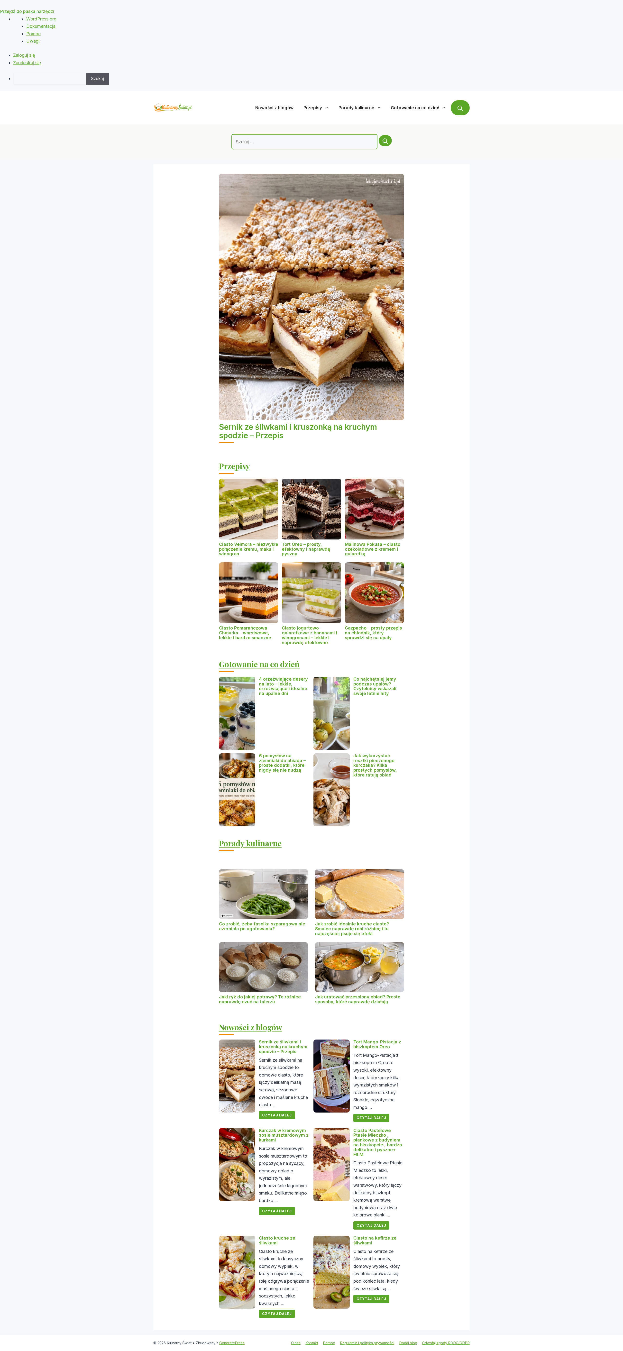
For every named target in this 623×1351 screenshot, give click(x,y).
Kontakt (311, 1343)
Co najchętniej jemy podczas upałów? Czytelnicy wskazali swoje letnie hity (374, 686)
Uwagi (32, 41)
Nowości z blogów (274, 107)
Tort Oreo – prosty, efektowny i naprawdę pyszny (306, 549)
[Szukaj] (385, 140)
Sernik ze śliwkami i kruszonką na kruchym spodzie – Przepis (298, 431)
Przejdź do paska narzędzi (27, 11)
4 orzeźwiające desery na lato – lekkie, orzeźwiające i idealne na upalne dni (283, 686)
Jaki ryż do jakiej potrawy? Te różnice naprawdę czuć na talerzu (260, 999)
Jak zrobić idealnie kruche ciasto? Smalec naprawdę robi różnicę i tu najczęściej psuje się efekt (352, 928)
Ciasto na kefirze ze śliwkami (374, 1240)
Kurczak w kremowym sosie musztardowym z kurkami (284, 1135)
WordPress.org (41, 18)
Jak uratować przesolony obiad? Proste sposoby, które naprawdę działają (357, 999)
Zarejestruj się (27, 62)
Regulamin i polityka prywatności (367, 1343)
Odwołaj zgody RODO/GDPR (446, 1343)
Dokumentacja (40, 26)
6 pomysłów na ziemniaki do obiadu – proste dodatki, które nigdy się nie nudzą (282, 763)
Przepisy (312, 107)
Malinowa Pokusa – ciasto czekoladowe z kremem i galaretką (372, 549)
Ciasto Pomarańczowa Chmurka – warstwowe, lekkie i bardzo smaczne (245, 632)
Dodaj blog (408, 1343)
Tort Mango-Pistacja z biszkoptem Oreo (377, 1044)
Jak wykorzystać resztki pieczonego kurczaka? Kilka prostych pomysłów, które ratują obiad (375, 765)
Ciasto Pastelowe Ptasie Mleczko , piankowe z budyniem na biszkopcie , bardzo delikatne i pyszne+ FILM (377, 1142)
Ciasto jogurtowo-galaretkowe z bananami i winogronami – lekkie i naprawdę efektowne (309, 635)
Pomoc (33, 33)
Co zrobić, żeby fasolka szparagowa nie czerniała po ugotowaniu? (262, 926)
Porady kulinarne (357, 107)
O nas (296, 1343)
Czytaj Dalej (277, 1115)
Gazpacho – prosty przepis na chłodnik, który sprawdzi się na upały (373, 632)
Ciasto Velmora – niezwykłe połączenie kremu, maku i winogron (248, 549)
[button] (460, 107)
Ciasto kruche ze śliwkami (277, 1240)
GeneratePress (232, 1343)
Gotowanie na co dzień (415, 107)
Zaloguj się (24, 55)
